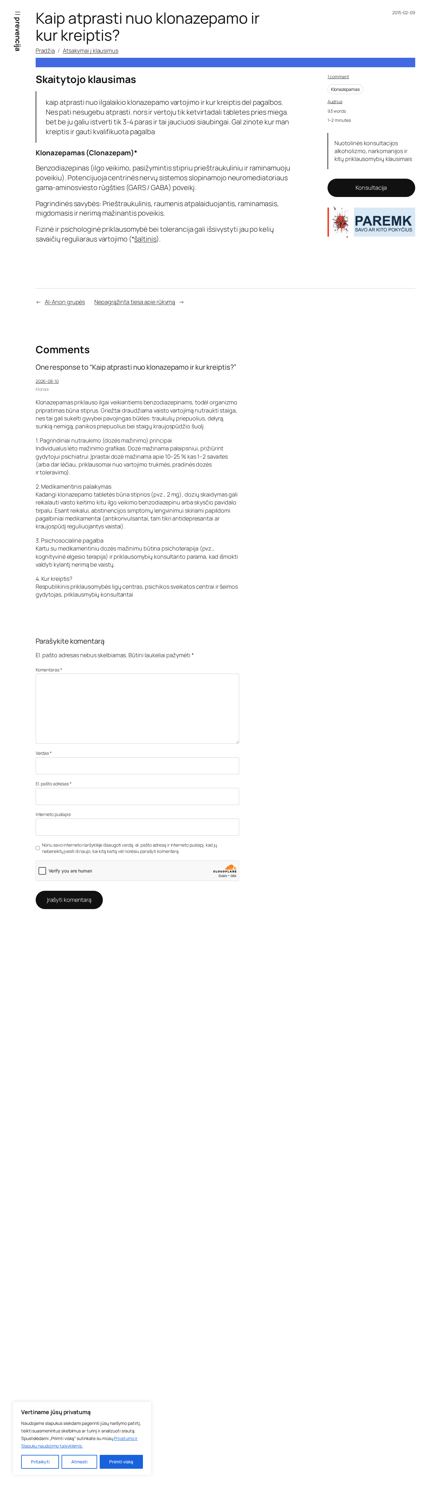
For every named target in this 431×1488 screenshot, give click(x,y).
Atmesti (79, 1462)
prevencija (18, 34)
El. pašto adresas (54, 784)
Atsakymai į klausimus (90, 50)
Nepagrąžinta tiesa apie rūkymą (134, 302)
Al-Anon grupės (65, 302)
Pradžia (45, 50)
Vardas (44, 753)
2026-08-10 (47, 381)
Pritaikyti (40, 1462)
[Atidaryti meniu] (17, 13)
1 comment (338, 77)
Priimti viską (121, 1462)
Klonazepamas (345, 89)
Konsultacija (371, 187)
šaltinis (145, 239)
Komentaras (49, 670)
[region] (82, 1438)
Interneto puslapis (53, 814)
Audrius (335, 101)
